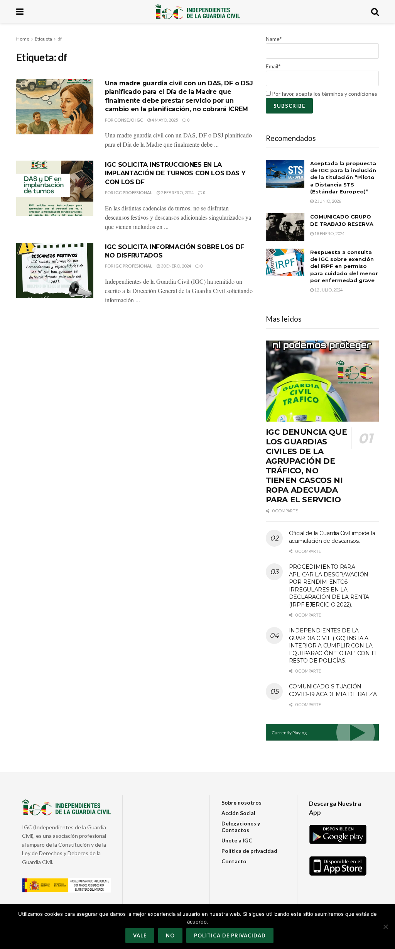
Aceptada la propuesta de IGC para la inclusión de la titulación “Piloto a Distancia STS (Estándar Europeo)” (343, 177)
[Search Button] (375, 11)
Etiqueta (43, 39)
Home (22, 39)
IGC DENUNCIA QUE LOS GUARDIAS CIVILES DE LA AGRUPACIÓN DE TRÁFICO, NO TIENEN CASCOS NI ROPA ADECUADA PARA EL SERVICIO (306, 465)
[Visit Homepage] (197, 11)
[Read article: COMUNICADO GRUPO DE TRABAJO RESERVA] (285, 227)
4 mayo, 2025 (164, 119)
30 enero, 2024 (175, 265)
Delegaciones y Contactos (240, 826)
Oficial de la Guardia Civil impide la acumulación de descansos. (332, 537)
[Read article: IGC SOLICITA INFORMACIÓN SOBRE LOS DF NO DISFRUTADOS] (54, 270)
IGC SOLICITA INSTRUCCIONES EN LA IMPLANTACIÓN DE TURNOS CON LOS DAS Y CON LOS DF (175, 173)
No (170, 935)
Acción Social (238, 813)
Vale (140, 935)
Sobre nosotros (241, 802)
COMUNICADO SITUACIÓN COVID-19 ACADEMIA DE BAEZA (333, 690)
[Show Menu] (20, 11)
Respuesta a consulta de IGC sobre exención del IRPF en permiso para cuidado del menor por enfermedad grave (344, 266)
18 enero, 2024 (329, 233)
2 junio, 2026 (327, 200)
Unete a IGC (236, 840)
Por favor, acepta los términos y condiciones (324, 93)
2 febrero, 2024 (177, 192)
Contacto (233, 861)
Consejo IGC (128, 119)
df (59, 39)
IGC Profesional (133, 192)
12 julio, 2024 (328, 289)
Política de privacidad (249, 850)
